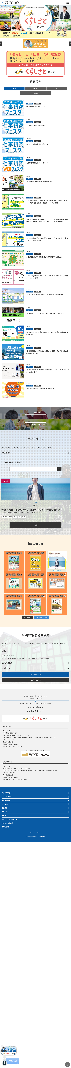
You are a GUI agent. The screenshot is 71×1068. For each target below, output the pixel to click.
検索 (59, 469)
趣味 (19, 516)
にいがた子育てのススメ (9, 819)
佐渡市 (23, 516)
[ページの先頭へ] (67, 1063)
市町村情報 (5, 827)
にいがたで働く (6, 793)
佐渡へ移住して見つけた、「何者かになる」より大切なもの (31, 510)
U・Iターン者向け (9, 655)
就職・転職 (4, 516)
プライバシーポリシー (35, 832)
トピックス (35, 93)
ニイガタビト (6, 804)
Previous (1, 44)
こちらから (9, 742)
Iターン (15, 516)
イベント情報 (6, 800)
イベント (56, 89)
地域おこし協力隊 (7, 823)
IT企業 (10, 516)
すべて (14, 89)
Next (70, 44)
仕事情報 (35, 89)
